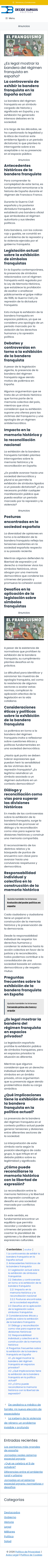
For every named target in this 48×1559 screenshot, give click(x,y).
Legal (7, 1527)
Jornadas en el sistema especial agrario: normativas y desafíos (24, 1483)
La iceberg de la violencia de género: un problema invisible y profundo (22, 1423)
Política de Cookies (31, 1554)
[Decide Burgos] (19, 10)
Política (9, 1536)
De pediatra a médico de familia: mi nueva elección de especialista (23, 1409)
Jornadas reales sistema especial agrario (20, 1456)
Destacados (12, 1512)
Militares (9, 1531)
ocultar (28, 1249)
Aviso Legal (12, 1554)
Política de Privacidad (27, 1551)
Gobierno (10, 1517)
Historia (9, 1522)
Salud (7, 1541)
